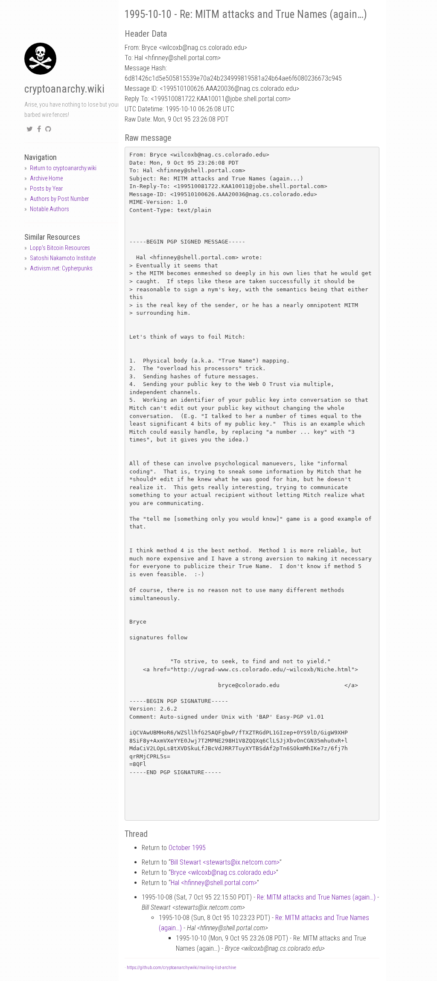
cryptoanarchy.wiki (64, 89)
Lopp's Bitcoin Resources (60, 247)
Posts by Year (46, 188)
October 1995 (187, 848)
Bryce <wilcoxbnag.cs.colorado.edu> (223, 872)
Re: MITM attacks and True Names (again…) (316, 897)
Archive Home (46, 178)
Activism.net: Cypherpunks (61, 268)
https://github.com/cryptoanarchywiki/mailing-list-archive (181, 967)
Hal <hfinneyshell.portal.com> (214, 883)
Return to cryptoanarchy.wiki (63, 168)
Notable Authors (49, 209)
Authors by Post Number (59, 198)
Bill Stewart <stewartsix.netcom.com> (225, 862)
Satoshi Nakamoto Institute (63, 258)
